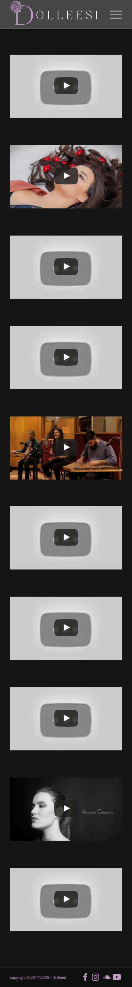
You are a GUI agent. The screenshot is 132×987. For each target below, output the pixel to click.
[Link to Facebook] (85, 976)
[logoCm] (55, 14)
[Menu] (112, 14)
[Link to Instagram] (95, 976)
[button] (66, 86)
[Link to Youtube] (117, 976)
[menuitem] (112, 14)
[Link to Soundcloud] (106, 976)
